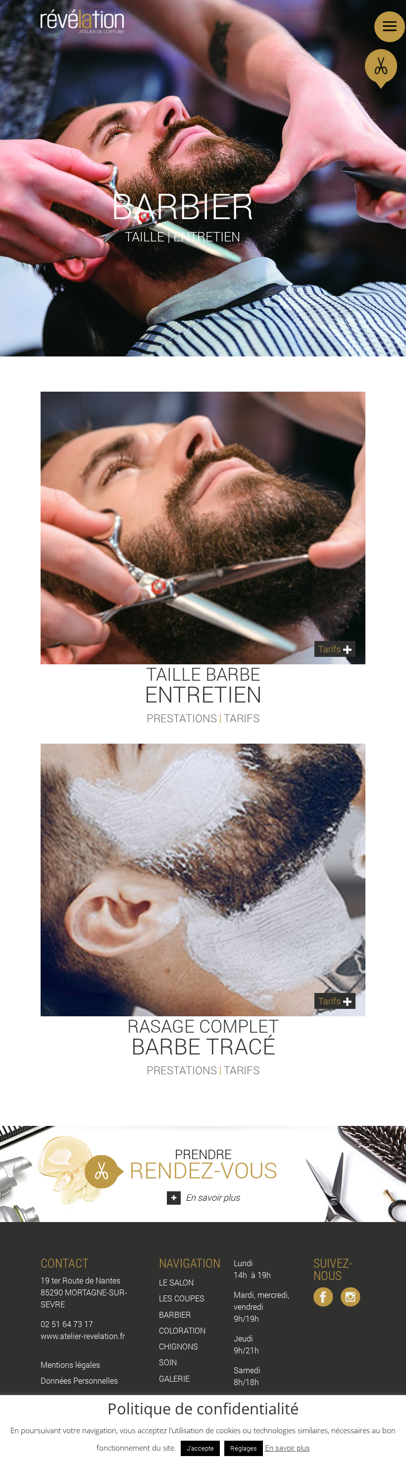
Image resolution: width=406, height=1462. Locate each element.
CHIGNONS (178, 1346)
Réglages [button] (243, 1448)
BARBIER (175, 1314)
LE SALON (176, 1282)
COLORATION (182, 1330)
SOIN (168, 1362)
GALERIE (174, 1378)
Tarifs (329, 649)
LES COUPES (181, 1298)
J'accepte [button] (200, 1448)
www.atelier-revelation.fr (83, 1336)
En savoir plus (287, 1448)
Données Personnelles (79, 1380)
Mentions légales (70, 1364)
